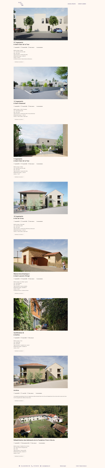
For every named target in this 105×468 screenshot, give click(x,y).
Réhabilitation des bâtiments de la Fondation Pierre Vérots (34, 440)
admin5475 (17, 47)
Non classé (32, 47)
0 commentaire (40, 47)
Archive (16, 390)
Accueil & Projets (72, 3)
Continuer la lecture (20, 61)
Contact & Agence (82, 3)
